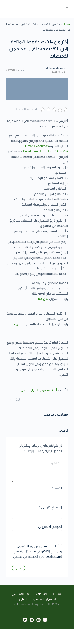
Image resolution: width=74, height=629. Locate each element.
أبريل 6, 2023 (59, 71)
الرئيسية (57, 593)
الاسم (57, 488)
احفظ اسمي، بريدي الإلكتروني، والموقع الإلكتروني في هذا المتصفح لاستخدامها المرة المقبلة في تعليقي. (37, 551)
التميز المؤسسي (21, 593)
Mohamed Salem (56, 68)
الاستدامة (41, 593)
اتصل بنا (22, 599)
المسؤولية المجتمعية (45, 599)
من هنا (43, 299)
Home (66, 24)
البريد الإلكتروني (50, 507)
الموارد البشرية (29, 390)
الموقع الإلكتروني (50, 527)
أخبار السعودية (48, 390)
